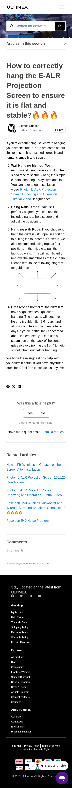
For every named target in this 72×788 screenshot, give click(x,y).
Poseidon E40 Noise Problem (27, 520)
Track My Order (19, 622)
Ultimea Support (28, 125)
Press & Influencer (21, 731)
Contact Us (17, 721)
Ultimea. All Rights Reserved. (41, 776)
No (43, 413)
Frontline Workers (20, 672)
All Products (17, 657)
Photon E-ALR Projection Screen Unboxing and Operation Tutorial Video (34, 194)
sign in (20, 563)
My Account (17, 612)
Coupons (16, 702)
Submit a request (52, 432)
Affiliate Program (20, 692)
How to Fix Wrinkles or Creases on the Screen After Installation (33, 467)
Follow (59, 129)
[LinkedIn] (19, 387)
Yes (30, 413)
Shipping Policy (19, 627)
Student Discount (20, 677)
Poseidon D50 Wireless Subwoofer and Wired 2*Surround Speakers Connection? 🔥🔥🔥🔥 (35, 507)
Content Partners (20, 697)
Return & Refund (20, 632)
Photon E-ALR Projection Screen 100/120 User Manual (36, 480)
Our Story (16, 716)
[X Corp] (13, 387)
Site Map (17, 745)
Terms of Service (51, 745)
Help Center (17, 617)
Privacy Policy (31, 745)
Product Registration (22, 642)
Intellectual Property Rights (36, 749)
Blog (13, 662)
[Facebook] (8, 387)
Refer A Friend (19, 687)
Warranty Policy (19, 637)
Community (17, 667)
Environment (18, 726)
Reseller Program (20, 682)
